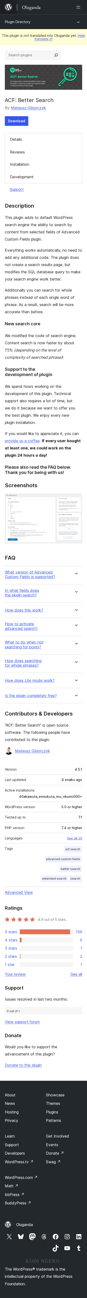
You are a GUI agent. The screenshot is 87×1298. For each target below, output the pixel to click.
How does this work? (24, 610)
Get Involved (57, 1136)
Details (16, 139)
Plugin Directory (17, 22)
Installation (19, 164)
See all (76, 974)
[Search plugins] (56, 55)
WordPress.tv (19, 1161)
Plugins (52, 1112)
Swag (53, 1161)
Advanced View (19, 892)
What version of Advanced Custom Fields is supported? (30, 574)
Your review (15, 974)
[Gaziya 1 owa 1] (75, 500)
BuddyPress (18, 1203)
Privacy (11, 1120)
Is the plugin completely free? (31, 695)
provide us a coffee (22, 440)
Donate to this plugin (23, 1065)
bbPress (14, 1194)
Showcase (55, 1095)
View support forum (22, 1021)
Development (22, 176)
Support (17, 189)
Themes (53, 1103)
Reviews (17, 152)
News (10, 1103)
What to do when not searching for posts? (24, 644)
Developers (15, 1153)
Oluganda (24, 1224)
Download (16, 121)
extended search (54, 878)
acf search (72, 849)
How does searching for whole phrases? (23, 663)
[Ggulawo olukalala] (79, 7)
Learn (10, 1136)
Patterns (53, 1120)
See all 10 (74, 838)
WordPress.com (21, 1177)
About (10, 1095)
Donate (55, 1153)
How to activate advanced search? (21, 626)
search (75, 878)
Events (52, 1144)
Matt (11, 1185)
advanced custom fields (63, 859)
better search (70, 869)
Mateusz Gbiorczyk (28, 107)
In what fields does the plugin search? (22, 592)
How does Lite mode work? (30, 680)
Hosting (12, 1112)
